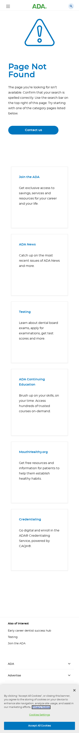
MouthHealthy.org (33, 452)
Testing (25, 311)
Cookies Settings (39, 715)
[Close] (74, 690)
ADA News (27, 244)
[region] (39, 709)
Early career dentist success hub (29, 630)
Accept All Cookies (39, 725)
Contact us (33, 130)
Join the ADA (29, 177)
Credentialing (30, 519)
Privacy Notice (41, 707)
